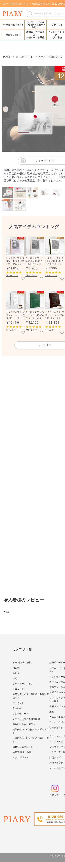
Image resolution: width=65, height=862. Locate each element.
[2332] (42, 279)
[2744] (23, 333)
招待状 (16, 667)
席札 (15, 678)
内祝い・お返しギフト (24, 724)
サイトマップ (55, 856)
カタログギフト (21, 757)
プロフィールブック (23, 683)
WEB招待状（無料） (13, 24)
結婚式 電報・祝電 (22, 752)
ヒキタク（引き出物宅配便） (27, 718)
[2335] (23, 279)
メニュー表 (18, 688)
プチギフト (18, 703)
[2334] (62, 279)
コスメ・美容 (56, 741)
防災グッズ (55, 757)
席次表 (16, 673)
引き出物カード (21, 713)
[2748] (62, 333)
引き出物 (17, 708)
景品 (51, 711)
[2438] (42, 333)
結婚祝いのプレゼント (24, 747)
